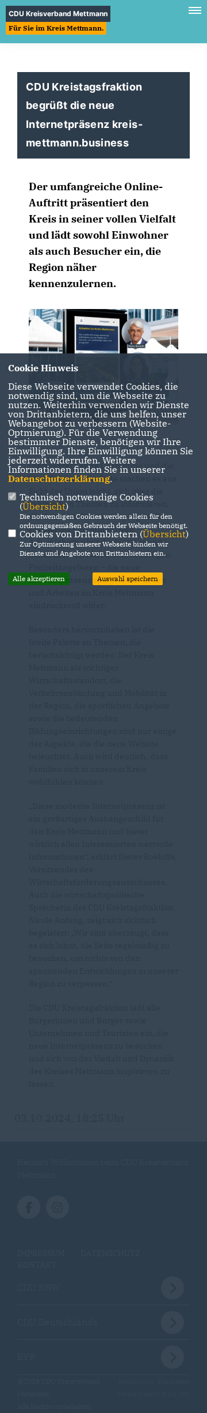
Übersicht (44, 506)
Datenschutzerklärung (59, 478)
